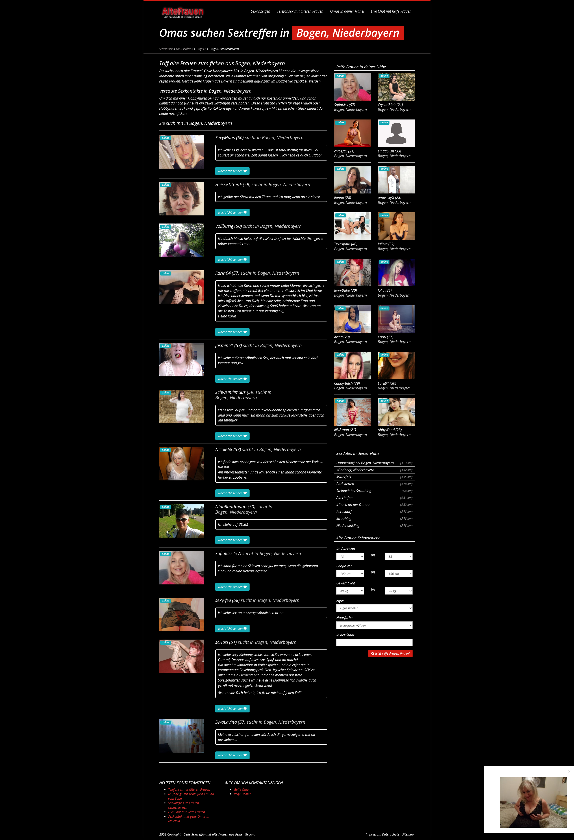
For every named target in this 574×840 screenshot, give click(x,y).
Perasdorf (374, 511)
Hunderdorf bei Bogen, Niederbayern (374, 462)
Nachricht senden (231, 171)
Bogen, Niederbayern (283, 137)
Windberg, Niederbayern (374, 469)
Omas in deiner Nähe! (347, 11)
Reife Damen (242, 794)
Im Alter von (345, 548)
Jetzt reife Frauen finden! (392, 653)
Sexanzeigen (260, 11)
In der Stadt (345, 634)
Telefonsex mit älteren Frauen (300, 11)
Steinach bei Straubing (374, 490)
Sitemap (408, 834)
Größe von (344, 566)
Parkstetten (374, 483)
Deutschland (184, 49)
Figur (340, 600)
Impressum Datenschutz (382, 834)
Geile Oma (241, 789)
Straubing (374, 518)
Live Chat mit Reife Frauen (391, 11)
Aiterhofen (374, 497)
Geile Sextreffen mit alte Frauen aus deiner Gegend (219, 834)
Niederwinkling (374, 525)
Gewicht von (345, 583)
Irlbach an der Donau (374, 504)
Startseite (166, 49)
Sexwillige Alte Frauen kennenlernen (183, 805)
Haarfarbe (344, 617)
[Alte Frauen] (183, 11)
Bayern (201, 49)
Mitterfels (374, 476)
